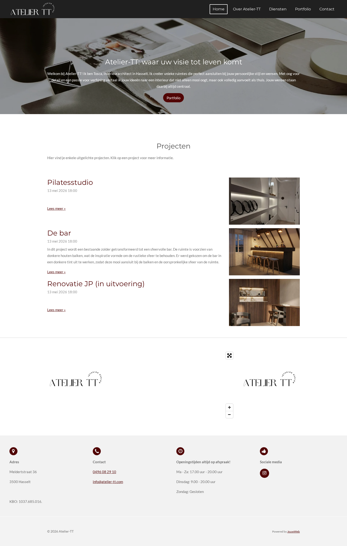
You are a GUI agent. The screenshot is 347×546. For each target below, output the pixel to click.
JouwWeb (293, 531)
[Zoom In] (229, 407)
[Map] (173, 385)
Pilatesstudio (70, 182)
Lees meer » (56, 208)
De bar (59, 233)
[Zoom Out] (229, 414)
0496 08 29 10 (104, 472)
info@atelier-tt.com (108, 482)
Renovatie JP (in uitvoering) (96, 283)
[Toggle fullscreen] (229, 355)
